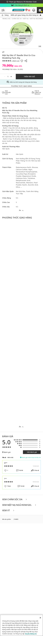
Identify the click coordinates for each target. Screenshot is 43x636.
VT (3, 52)
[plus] (11, 76)
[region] (21, 625)
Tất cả (4, 457)
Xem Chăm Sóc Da (12, 499)
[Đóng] (40, 617)
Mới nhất (10, 457)
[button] (40, 10)
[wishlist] (21, 60)
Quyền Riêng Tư (31, 634)
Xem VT (6, 510)
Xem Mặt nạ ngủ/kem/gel (17, 505)
